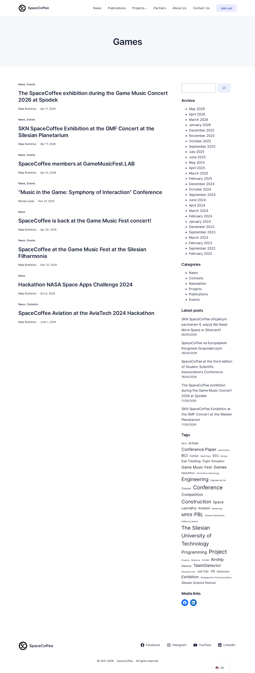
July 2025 (196, 152)
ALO (184, 443)
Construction (196, 501)
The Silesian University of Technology (196, 536)
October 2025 (200, 141)
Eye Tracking (190, 461)
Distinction (223, 571)
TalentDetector (207, 565)
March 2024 (198, 211)
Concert (186, 488)
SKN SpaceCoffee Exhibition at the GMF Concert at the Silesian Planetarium (86, 131)
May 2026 (197, 109)
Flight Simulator (213, 461)
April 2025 (197, 168)
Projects (195, 289)
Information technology (208, 473)
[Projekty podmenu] (146, 8)
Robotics (195, 560)
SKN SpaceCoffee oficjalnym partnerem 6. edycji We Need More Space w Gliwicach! (204, 324)
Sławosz (186, 565)
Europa (223, 456)
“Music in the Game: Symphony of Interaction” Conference (90, 192)
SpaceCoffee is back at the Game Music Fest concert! (84, 221)
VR (213, 571)
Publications (198, 294)
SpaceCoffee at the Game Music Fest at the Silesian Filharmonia (82, 252)
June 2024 (197, 200)
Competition (192, 494)
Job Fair (203, 571)
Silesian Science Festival (198, 583)
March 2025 (198, 173)
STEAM (205, 560)
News (21, 84)
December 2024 (201, 184)
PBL (198, 514)
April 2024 (197, 205)
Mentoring (217, 508)
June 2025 (197, 157)
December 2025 (201, 130)
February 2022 (200, 253)
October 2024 (200, 189)
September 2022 (202, 248)
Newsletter (197, 283)
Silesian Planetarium (215, 515)
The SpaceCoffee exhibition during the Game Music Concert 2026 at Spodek (93, 96)
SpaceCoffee (38, 8)
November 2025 (202, 136)
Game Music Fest (196, 467)
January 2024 (200, 221)
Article (193, 443)
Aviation (204, 508)
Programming (194, 552)
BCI (184, 455)
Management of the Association (216, 577)
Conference (208, 487)
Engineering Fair (218, 480)
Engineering (195, 479)
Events (31, 84)
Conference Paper (198, 449)
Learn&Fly (188, 508)
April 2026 (197, 114)
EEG (216, 456)
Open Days (205, 456)
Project (218, 551)
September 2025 (202, 146)
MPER (186, 514)
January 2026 (200, 125)
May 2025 (197, 162)
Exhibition (190, 577)
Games (220, 467)
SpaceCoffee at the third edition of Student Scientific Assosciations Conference (206, 366)
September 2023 (202, 232)
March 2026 (198, 120)
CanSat (193, 455)
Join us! (226, 8)
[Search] (224, 88)
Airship (217, 559)
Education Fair (188, 572)
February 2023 (200, 243)
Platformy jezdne (189, 521)
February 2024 (200, 216)
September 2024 (202, 195)
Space (218, 502)
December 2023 (201, 227)
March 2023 (198, 237)
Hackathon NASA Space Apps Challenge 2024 (75, 284)
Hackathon (188, 473)
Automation (223, 450)
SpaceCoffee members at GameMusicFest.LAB (76, 164)
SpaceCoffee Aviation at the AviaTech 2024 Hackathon (86, 313)
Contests (32, 304)
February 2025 (200, 178)
